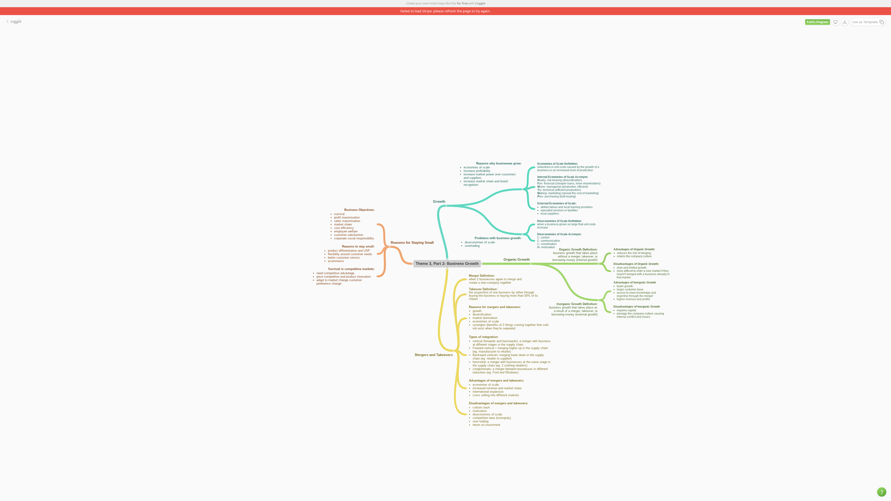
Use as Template (865, 14)
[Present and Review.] (835, 14)
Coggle (480, 3)
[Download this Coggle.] (845, 14)
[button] (881, 492)
